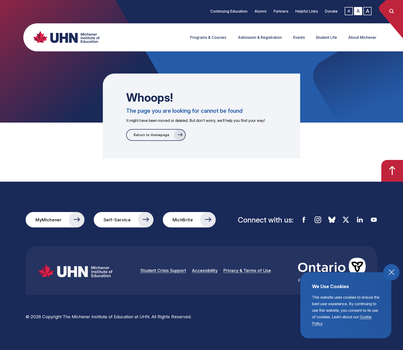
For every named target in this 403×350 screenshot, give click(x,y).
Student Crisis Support (163, 270)
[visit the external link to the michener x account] (345, 219)
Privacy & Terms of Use (247, 270)
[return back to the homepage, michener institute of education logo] (64, 36)
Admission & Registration (260, 37)
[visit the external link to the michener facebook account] (303, 219)
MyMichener (48, 219)
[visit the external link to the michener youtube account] (373, 219)
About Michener (362, 37)
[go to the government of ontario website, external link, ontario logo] (332, 270)
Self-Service (117, 219)
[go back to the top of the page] (392, 171)
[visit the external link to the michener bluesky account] (331, 219)
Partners (281, 11)
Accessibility (205, 270)
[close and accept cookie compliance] (391, 272)
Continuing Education (228, 11)
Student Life (326, 37)
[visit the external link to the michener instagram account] (317, 219)
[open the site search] (391, 11)
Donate (331, 11)
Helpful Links (306, 11)
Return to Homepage (151, 135)
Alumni (260, 11)
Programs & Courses (208, 37)
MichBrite (183, 219)
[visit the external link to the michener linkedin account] (359, 219)
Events (299, 37)
